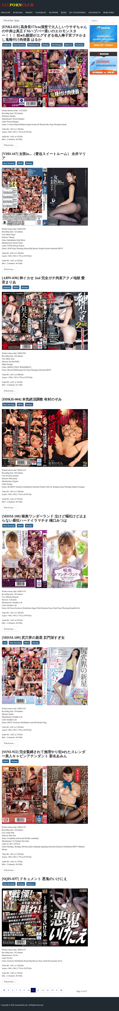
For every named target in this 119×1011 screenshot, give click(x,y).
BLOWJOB (53, 12)
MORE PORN (108, 12)
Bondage (46, 45)
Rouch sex (68, 45)
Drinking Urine (33, 45)
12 (38, 990)
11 (33, 990)
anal (4, 642)
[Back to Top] (115, 1006)
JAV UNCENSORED (77, 12)
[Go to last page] (61, 990)
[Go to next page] (57, 990)
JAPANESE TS (94, 12)
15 (52, 990)
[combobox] (102, 20)
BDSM (63, 12)
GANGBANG (40, 12)
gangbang (6, 45)
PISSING (29, 12)
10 (28, 990)
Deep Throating (19, 45)
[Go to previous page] (9, 990)
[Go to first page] (4, 990)
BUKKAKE (18, 12)
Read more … (10, 145)
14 (47, 990)
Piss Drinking (57, 45)
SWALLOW (5, 12)
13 (43, 990)
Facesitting (79, 45)
